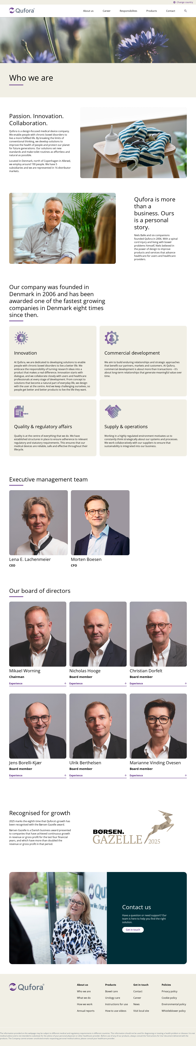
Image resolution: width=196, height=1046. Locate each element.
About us (88, 11)
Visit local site (141, 1010)
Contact (170, 11)
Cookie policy (169, 997)
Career (107, 11)
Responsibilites (128, 11)
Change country (185, 2)
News (136, 1004)
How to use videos (115, 1010)
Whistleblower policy (174, 1010)
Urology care (112, 997)
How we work (84, 1004)
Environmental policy (174, 1004)
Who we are (84, 991)
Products (151, 11)
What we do (84, 997)
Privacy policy (169, 991)
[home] (22, 12)
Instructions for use (116, 1004)
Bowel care (111, 991)
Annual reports (85, 1010)
